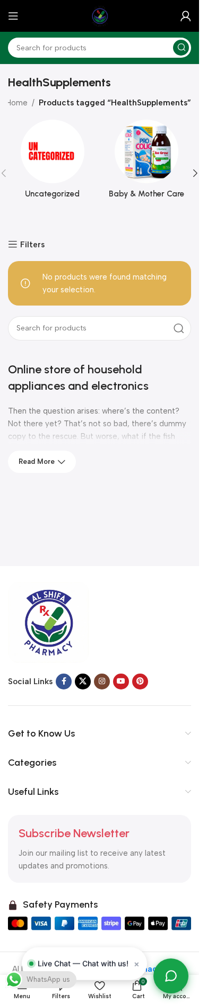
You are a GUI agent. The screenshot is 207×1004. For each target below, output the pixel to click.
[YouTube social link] (121, 681)
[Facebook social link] (64, 681)
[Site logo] (100, 15)
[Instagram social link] (102, 681)
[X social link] (83, 681)
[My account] (185, 15)
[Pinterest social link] (140, 681)
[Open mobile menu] (13, 15)
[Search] (181, 48)
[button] (195, 173)
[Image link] (48, 621)
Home (17, 102)
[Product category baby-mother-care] (147, 162)
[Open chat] (170, 975)
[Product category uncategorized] (52, 162)
